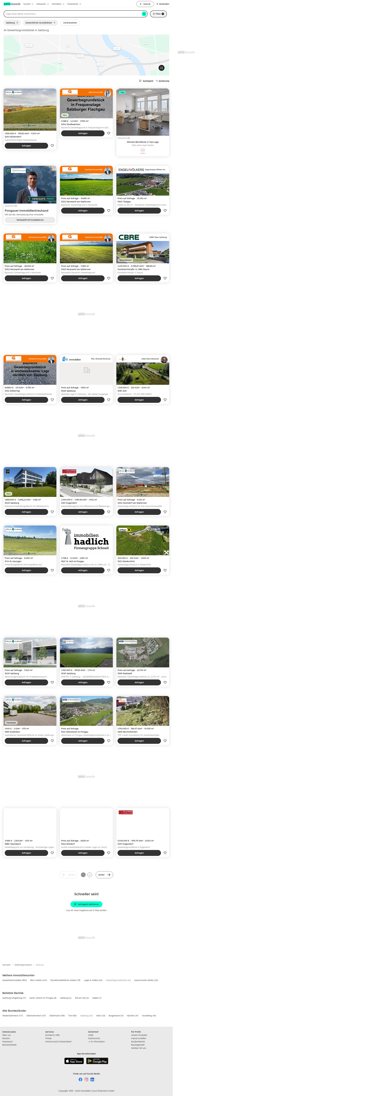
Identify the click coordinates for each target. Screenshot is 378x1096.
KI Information (98, 1041)
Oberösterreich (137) (36, 1015)
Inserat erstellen (138, 1038)
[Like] (52, 146)
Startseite (6, 965)
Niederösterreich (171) (12, 1015)
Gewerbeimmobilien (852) (14, 980)
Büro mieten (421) (38, 980)
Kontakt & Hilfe (52, 1035)
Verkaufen (41, 4)
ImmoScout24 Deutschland (58, 1041)
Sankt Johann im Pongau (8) (42, 998)
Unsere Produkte (139, 1035)
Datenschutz (94, 1038)
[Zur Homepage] (12, 4)
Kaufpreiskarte (138, 1041)
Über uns (6, 1035)
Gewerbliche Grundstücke (39, 22)
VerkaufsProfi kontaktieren (30, 220)
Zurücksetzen (70, 22)
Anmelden (164, 4)
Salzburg (10, 22)
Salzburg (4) (65, 998)
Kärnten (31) (132, 1015)
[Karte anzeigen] (86, 55)
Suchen (26, 4)
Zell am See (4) (82, 998)
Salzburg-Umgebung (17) (14, 998)
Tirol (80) (72, 1015)
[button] (104, 875)
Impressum (7, 1041)
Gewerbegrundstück (23, 965)
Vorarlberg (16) (149, 1015)
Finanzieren (72, 4)
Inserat (146, 4)
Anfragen (26, 145)
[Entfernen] (18, 23)
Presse (48, 1038)
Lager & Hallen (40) (93, 980)
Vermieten (56, 4)
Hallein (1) (96, 998)
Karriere (6, 1038)
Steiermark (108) (57, 1015)
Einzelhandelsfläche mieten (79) (65, 980)
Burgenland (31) (116, 1015)
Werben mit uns (138, 1048)
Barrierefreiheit (9, 1044)
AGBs (90, 1035)
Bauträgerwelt (138, 1044)
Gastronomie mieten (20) (146, 980)
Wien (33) (100, 1015)
